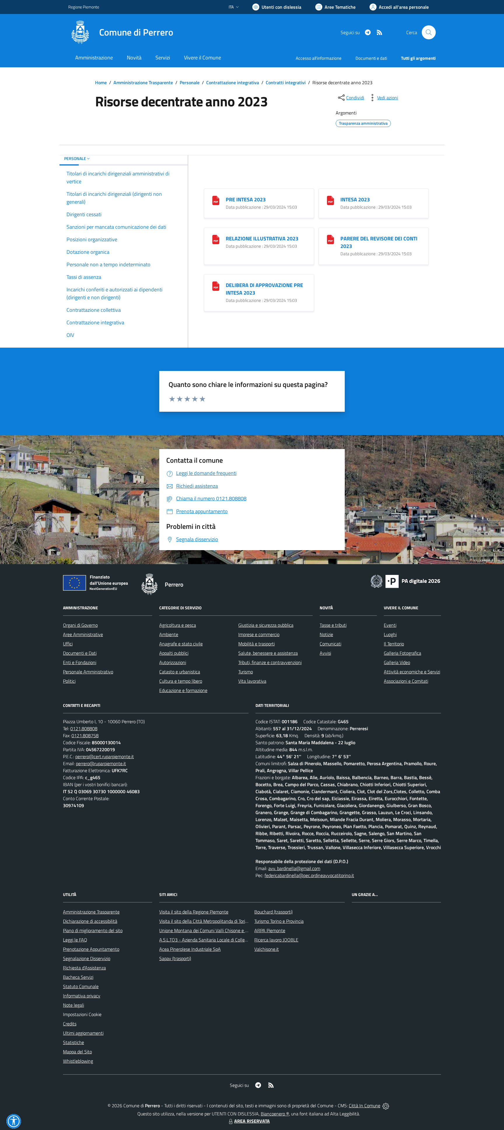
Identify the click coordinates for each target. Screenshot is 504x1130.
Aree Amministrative (83, 634)
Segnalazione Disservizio (86, 958)
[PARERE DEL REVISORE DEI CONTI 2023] (330, 239)
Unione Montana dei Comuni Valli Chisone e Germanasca (214, 930)
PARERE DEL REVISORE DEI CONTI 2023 (378, 242)
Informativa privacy (81, 995)
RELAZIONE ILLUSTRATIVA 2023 (262, 238)
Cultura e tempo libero (180, 680)
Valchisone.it (266, 949)
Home (101, 82)
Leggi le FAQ (75, 939)
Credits (69, 1023)
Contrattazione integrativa (232, 82)
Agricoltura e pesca (177, 625)
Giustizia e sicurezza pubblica (265, 625)
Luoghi (390, 634)
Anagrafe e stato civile (181, 643)
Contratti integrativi (286, 82)
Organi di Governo (80, 625)
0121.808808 (83, 728)
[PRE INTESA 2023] (215, 200)
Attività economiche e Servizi (412, 671)
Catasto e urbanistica (179, 671)
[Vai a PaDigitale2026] (405, 580)
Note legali (73, 1004)
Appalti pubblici (173, 653)
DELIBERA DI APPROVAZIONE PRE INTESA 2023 (264, 289)
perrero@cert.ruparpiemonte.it (104, 756)
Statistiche (73, 1042)
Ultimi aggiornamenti (83, 1032)
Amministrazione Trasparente (143, 82)
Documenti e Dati (80, 653)
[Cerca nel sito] (429, 32)
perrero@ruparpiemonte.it (101, 763)
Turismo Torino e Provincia (279, 921)
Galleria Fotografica (402, 653)
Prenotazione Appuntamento (91, 949)
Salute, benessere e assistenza (268, 653)
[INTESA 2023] (330, 200)
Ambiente (168, 634)
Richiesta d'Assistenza (84, 967)
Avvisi (325, 653)
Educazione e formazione (183, 690)
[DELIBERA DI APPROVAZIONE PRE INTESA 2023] (215, 285)
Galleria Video (397, 662)
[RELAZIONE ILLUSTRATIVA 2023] (215, 239)
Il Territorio (394, 643)
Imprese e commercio (258, 634)
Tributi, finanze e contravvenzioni (270, 662)
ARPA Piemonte (269, 930)
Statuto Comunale (81, 986)
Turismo (245, 671)
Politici (69, 680)
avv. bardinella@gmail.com (294, 868)
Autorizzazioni (172, 662)
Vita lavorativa (252, 680)
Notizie (326, 634)
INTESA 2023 (355, 199)
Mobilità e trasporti (256, 643)
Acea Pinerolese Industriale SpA (190, 949)
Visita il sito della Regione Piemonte (193, 911)
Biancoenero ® (275, 1113)
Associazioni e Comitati (406, 680)
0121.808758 (85, 735)
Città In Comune (364, 1105)
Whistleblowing (78, 1060)
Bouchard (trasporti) (273, 911)
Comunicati (330, 643)
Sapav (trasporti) (175, 958)
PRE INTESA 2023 (246, 199)
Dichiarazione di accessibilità (90, 921)
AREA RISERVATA (252, 1120)
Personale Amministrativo (88, 671)
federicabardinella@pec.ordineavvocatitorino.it (309, 875)
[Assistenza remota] (386, 1105)
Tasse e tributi (333, 625)
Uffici (68, 643)
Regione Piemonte (83, 7)
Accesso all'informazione (319, 58)
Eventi (390, 625)
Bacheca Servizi (78, 977)
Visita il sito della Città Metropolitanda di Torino (204, 921)
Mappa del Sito (77, 1051)
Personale (190, 82)
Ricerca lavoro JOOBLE (276, 939)
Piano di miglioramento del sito (93, 930)
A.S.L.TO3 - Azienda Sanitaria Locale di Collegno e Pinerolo (215, 939)
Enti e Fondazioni (79, 662)
